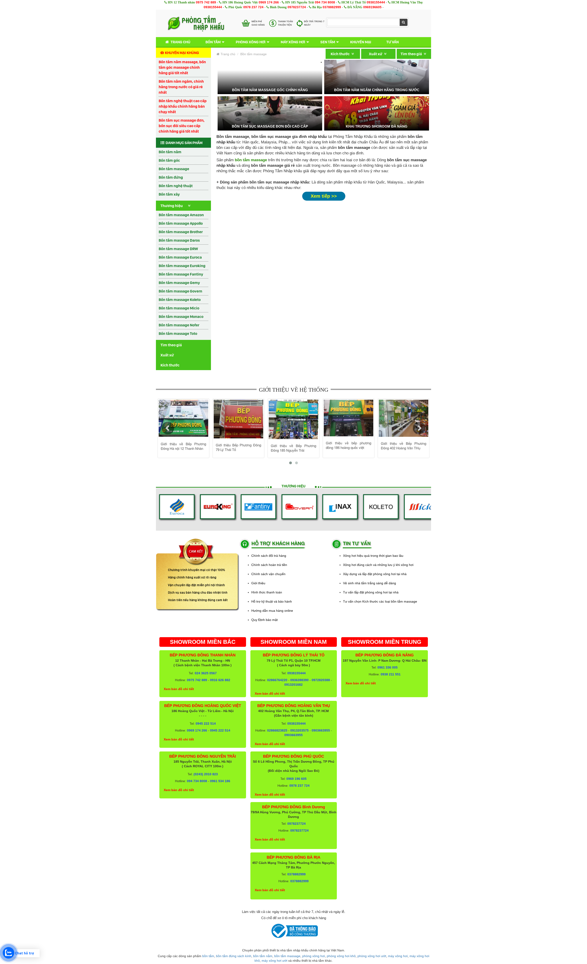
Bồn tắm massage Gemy (179, 282)
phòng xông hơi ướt (371, 956)
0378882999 (332, 7)
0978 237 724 (253, 7)
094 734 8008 (325, 2)
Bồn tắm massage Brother (181, 231)
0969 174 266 (269, 2)
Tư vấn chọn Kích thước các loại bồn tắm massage (380, 601)
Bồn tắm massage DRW (178, 248)
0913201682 (293, 684)
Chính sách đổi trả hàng (268, 555)
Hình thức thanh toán (266, 592)
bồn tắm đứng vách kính (233, 956)
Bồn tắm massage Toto (178, 333)
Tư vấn (392, 42)
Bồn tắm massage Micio (179, 308)
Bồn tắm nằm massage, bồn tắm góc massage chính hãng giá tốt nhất (182, 67)
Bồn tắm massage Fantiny (181, 274)
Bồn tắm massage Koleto (180, 299)
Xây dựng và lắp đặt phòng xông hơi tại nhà (375, 574)
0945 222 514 (206, 723)
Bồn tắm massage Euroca (180, 257)
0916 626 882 (220, 680)
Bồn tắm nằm (170, 152)
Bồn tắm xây (169, 194)
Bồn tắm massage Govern (180, 291)
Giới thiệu (258, 583)
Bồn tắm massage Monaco (181, 316)
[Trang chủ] (195, 23)
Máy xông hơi (293, 42)
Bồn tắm (213, 42)
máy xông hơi (398, 956)
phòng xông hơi (313, 956)
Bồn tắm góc (169, 160)
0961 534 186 (220, 781)
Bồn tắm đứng (171, 177)
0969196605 (372, 7)
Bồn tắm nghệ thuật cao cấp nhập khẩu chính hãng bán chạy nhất (183, 106)
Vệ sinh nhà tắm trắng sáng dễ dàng (369, 583)
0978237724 (297, 7)
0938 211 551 (391, 674)
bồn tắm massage (287, 956)
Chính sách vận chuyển (268, 574)
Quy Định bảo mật (264, 620)
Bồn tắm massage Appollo (181, 223)
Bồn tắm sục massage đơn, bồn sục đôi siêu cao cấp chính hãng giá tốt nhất (182, 126)
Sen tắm (327, 42)
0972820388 (321, 680)
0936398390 (299, 680)
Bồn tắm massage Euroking (182, 265)
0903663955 (321, 730)
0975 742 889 (206, 2)
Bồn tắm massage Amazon (181, 215)
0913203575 (299, 730)
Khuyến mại (360, 42)
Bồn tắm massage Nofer (179, 325)
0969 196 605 (296, 779)
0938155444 (376, 2)
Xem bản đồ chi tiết (179, 689)
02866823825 (277, 730)
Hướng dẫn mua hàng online (272, 610)
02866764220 (277, 680)
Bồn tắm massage (174, 169)
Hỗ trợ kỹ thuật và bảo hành (271, 601)
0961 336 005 (387, 667)
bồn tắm (208, 956)
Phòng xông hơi (251, 42)
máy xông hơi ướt (274, 960)
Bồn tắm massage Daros (179, 240)
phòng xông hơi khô (341, 956)
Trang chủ (180, 42)
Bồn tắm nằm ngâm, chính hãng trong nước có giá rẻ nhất (181, 87)
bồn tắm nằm (262, 956)
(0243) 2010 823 (206, 774)
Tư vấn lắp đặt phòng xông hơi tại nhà (371, 592)
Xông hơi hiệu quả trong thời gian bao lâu (373, 555)
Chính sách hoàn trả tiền (269, 565)
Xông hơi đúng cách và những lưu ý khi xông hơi (378, 565)
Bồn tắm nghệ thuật (176, 185)
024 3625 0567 (206, 673)
